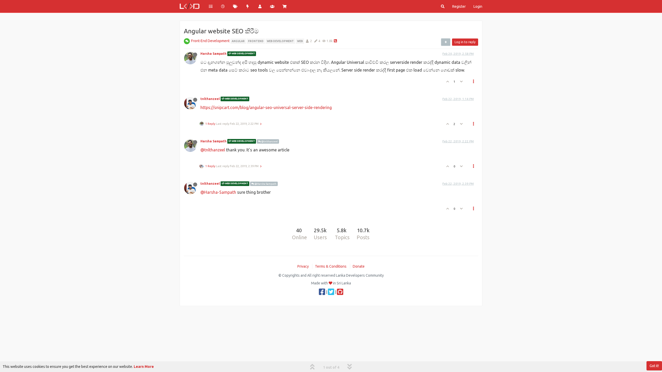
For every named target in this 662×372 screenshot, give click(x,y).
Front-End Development (210, 41)
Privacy (303, 266)
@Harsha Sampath (265, 183)
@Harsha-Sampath (218, 192)
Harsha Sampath (213, 53)
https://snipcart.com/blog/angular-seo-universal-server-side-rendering (266, 107)
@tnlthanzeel (269, 141)
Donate (359, 266)
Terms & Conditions (331, 266)
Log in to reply (465, 42)
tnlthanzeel (210, 98)
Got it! (654, 366)
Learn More (144, 367)
